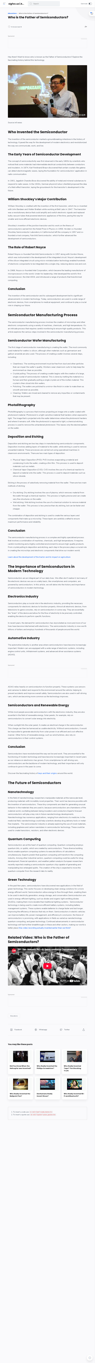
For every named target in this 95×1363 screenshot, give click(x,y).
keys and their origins (47, 773)
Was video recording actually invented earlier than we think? (44, 928)
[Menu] (4, 3)
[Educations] (14, 1016)
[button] (31, 3)
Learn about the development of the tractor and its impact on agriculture (39, 557)
